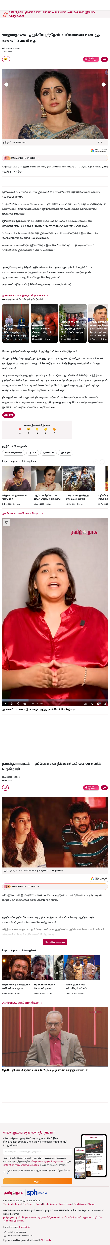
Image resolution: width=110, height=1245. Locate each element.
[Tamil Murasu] (13, 1192)
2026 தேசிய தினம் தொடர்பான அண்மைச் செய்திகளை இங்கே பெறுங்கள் (52, 14)
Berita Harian (65, 1204)
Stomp (91, 1204)
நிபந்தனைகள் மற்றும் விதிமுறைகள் (41, 1217)
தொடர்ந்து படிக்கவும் (55, 942)
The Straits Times (12, 1204)
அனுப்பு (38, 1181)
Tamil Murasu (80, 1204)
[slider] (55, 700)
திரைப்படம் (48, 452)
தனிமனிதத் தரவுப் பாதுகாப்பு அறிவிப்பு (21, 1165)
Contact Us (24, 1227)
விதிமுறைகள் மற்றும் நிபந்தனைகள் (47, 1161)
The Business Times (32, 1204)
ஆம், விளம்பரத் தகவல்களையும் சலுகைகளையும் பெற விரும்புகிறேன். (38, 1170)
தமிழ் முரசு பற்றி (11, 1217)
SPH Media (46, 1240)
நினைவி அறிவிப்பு (14, 1221)
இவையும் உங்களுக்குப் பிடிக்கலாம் (23, 295)
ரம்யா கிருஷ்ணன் (13, 452)
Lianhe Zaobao (50, 1204)
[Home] (37, 1192)
